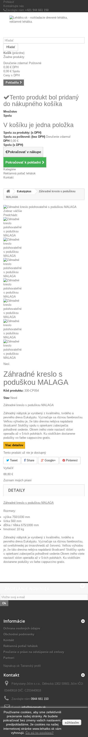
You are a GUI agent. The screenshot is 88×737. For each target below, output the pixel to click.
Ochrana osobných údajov (21, 628)
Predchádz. (10, 215)
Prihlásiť (8, 2)
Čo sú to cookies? (39, 733)
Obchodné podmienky (18, 634)
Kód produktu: (13, 390)
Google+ (50, 460)
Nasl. (6, 364)
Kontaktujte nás (13, 6)
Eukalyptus (24, 191)
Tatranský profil (31, 665)
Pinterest (71, 460)
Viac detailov (14, 445)
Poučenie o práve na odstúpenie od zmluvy (33, 652)
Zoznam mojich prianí (17, 480)
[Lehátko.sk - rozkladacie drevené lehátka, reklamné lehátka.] (44, 26)
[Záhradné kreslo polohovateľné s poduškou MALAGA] (44, 227)
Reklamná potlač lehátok (19, 173)
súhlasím (72, 722)
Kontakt (8, 177)
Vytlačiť (8, 468)
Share (30, 460)
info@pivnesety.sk (34, 707)
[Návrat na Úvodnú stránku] (8, 191)
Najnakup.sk (11, 665)
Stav (6, 398)
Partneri (8, 658)
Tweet (13, 460)
